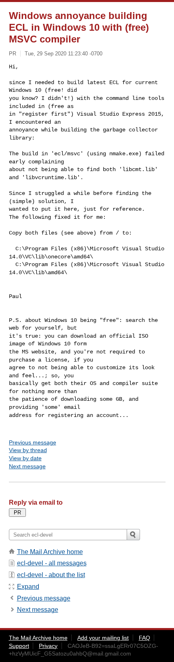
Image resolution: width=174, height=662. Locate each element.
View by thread (28, 450)
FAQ (144, 638)
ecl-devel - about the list (51, 574)
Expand (28, 586)
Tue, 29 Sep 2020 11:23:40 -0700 (63, 54)
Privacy (48, 646)
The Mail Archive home (50, 551)
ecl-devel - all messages (52, 563)
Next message (27, 466)
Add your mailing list (103, 638)
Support (19, 646)
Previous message (32, 442)
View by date (25, 458)
